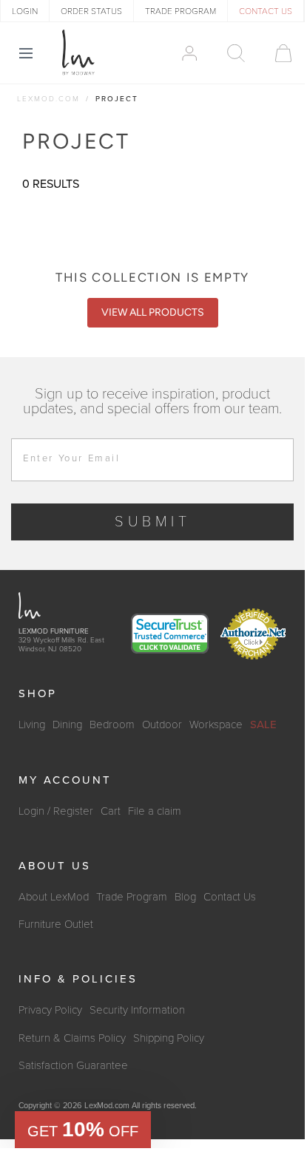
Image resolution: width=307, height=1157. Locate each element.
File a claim (154, 811)
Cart (111, 811)
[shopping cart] (276, 53)
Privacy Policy (50, 1010)
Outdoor (162, 724)
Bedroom (112, 724)
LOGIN (25, 11)
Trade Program (131, 896)
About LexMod (53, 896)
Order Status (91, 11)
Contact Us (229, 896)
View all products (152, 312)
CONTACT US (265, 11)
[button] (83, 1129)
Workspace (216, 724)
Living (31, 724)
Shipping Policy (168, 1038)
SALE (263, 724)
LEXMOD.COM (48, 99)
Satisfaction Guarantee (73, 1065)
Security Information (137, 1010)
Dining (67, 724)
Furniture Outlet (55, 924)
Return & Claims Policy (72, 1038)
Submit (153, 522)
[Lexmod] (78, 52)
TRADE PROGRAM (180, 11)
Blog (185, 896)
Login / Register (55, 811)
